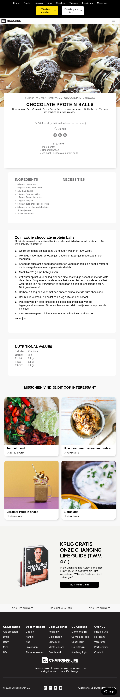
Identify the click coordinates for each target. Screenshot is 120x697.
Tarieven (73, 3)
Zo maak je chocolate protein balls (60, 153)
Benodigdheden (50, 150)
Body (43, 98)
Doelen (27, 3)
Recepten (53, 98)
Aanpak (39, 3)
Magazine (102, 3)
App (49, 3)
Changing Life (31, 98)
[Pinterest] (64, 135)
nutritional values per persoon (67, 123)
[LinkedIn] (60, 135)
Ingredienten (48, 147)
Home (16, 3)
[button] (113, 21)
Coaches (60, 3)
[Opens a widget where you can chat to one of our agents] (109, 692)
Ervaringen (87, 3)
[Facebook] (55, 135)
